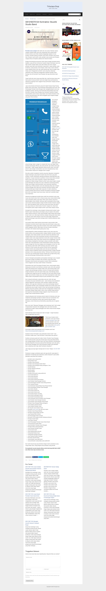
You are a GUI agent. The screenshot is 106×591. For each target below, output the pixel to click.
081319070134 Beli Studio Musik (68, 70)
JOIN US (50, 14)
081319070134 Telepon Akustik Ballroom (70, 75)
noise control (36, 409)
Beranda (27, 18)
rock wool (58, 128)
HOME (26, 14)
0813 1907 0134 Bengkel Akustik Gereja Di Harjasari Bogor (32, 523)
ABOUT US (32, 14)
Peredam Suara (33, 18)
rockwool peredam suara (51, 320)
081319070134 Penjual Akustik (68, 73)
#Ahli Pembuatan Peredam (35, 460)
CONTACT (44, 14)
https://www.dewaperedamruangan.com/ (34, 331)
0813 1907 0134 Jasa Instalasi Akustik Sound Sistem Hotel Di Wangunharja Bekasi (33, 468)
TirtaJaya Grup (53, 6)
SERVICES (38, 14)
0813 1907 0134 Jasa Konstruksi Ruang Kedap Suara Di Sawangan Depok (52, 495)
